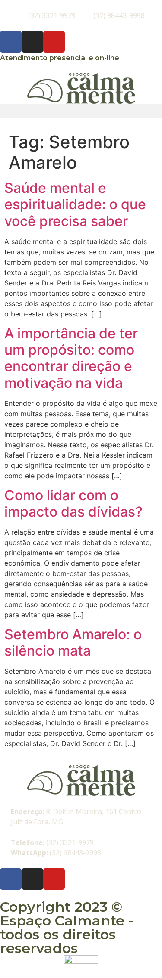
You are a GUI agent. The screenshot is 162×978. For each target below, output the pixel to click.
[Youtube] (54, 42)
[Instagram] (32, 42)
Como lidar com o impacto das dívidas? (73, 503)
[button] (81, 111)
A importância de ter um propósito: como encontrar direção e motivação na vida (71, 358)
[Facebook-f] (11, 42)
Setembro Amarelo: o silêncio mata (73, 642)
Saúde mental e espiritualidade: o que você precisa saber (75, 204)
